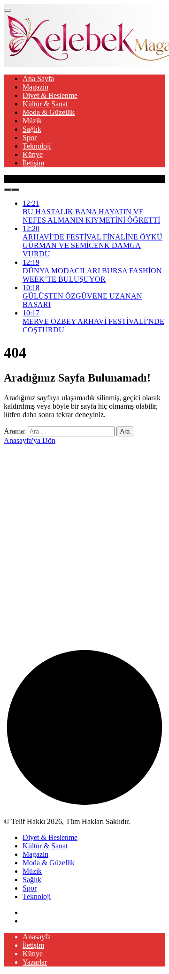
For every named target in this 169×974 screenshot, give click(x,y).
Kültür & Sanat (45, 104)
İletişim (33, 163)
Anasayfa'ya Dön (29, 440)
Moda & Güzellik (49, 112)
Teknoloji (37, 146)
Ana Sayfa (38, 78)
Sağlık (32, 129)
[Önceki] (7, 189)
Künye (33, 154)
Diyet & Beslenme (50, 95)
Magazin (35, 87)
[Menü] (7, 10)
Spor (30, 138)
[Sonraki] (15, 189)
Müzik (32, 121)
